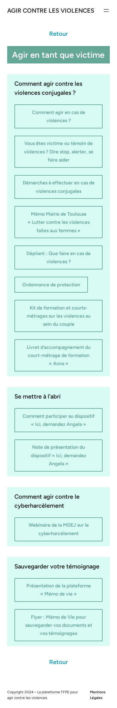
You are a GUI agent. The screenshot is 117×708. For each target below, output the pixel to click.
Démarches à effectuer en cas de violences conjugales (58, 187)
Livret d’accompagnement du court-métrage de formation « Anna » (59, 355)
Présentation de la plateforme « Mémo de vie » (58, 590)
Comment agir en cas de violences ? (58, 116)
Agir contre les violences (50, 10)
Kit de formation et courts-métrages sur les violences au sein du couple (59, 316)
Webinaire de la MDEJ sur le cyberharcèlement (58, 529)
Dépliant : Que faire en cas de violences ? (58, 257)
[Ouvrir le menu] (106, 10)
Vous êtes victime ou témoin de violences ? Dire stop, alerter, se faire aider (58, 151)
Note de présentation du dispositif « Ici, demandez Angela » (58, 455)
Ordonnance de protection (51, 285)
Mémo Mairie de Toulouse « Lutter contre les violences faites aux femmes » (59, 222)
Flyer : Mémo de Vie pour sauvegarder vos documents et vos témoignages (58, 625)
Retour (58, 33)
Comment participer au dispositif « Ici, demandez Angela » (58, 420)
